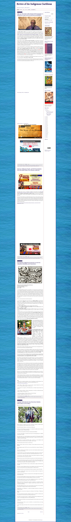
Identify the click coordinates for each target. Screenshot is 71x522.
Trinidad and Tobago (37, 258)
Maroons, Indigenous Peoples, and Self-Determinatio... (48, 114)
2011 (46, 127)
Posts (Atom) (21, 513)
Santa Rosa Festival (32, 257)
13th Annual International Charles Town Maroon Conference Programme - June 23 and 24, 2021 (28, 202)
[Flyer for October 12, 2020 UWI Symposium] (30, 76)
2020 (46, 116)
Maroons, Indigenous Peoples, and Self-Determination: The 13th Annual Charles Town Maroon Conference (29, 169)
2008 (46, 131)
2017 (46, 120)
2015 (46, 122)
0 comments (26, 164)
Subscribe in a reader (47, 23)
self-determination (22, 258)
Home (18, 9)
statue (18, 509)
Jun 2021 (47, 110)
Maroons (22, 257)
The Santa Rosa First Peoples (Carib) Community (29, 258)
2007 (46, 132)
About (21, 9)
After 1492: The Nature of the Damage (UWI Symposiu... (49, 112)
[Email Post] (28, 164)
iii (17, 387)
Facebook (19, 60)
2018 (46, 119)
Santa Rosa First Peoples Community (37, 508)
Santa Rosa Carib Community (26, 257)
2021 (46, 109)
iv (17, 390)
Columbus (32, 508)
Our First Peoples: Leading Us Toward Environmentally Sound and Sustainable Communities (30, 34)
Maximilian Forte (27, 92)
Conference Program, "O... (20, 123)
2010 (46, 128)
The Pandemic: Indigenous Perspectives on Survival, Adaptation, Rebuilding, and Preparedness (28, 263)
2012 (46, 126)
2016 (46, 121)
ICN (26, 9)
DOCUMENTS (33, 9)
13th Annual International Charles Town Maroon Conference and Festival (30, 192)
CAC (23, 9)
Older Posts (41, 511)
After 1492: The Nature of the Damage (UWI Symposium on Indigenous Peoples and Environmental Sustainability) (30, 14)
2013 (46, 125)
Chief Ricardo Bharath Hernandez (24, 396)
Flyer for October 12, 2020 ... (20, 92)
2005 (46, 134)
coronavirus (29, 396)
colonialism (29, 508)
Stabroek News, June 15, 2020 (26, 405)
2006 (46, 133)
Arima (20, 257)
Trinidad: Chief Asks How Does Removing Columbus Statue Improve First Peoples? (28, 402)
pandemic (35, 396)
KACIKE (29, 9)
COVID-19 (32, 396)
